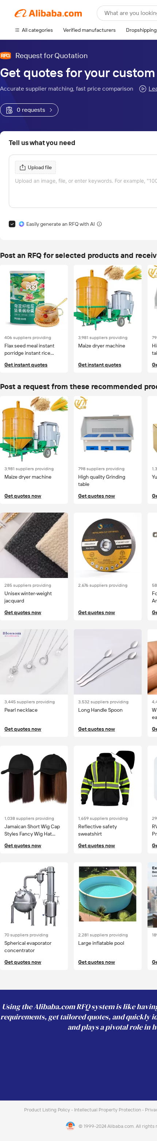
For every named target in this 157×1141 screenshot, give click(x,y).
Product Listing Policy (47, 1110)
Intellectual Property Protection (108, 1110)
